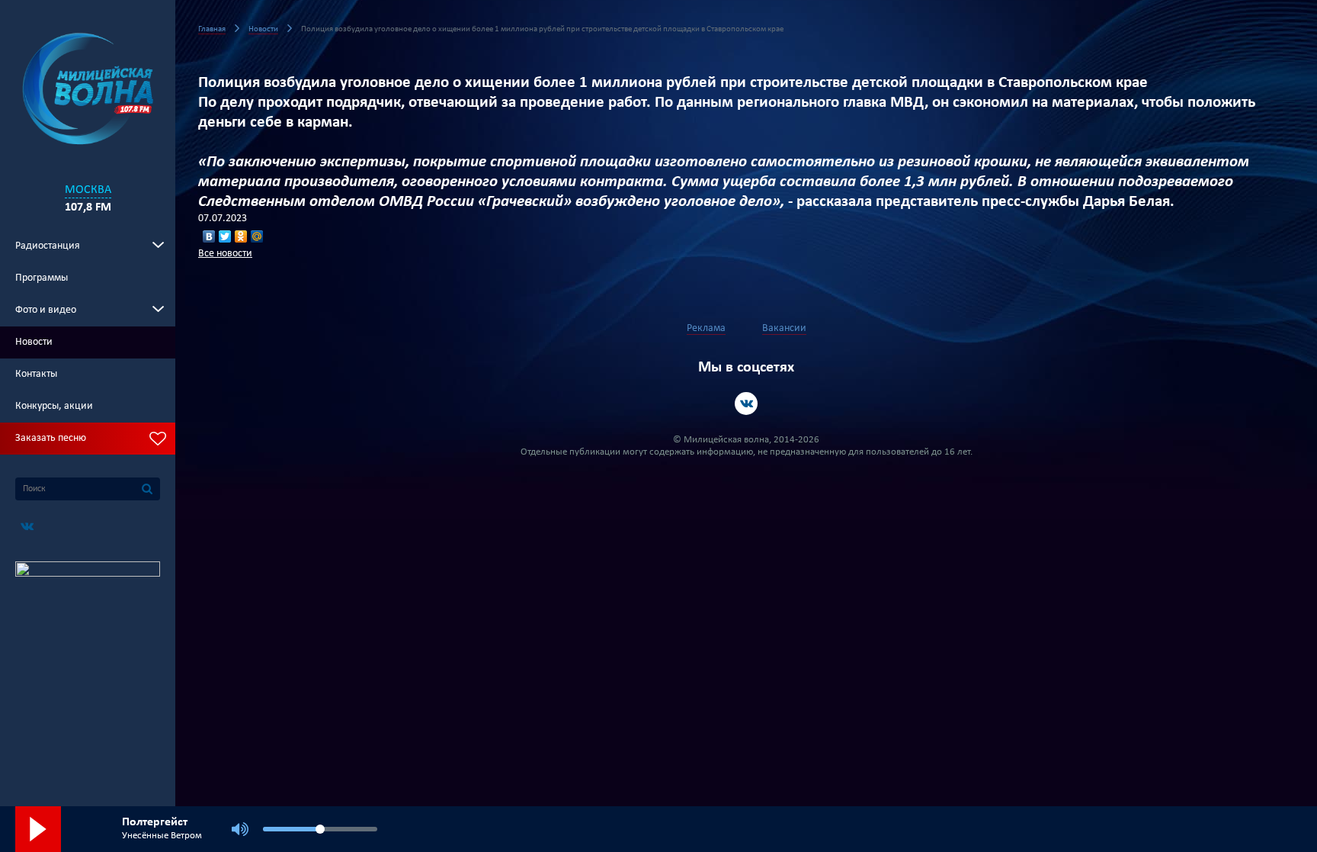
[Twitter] (225, 236)
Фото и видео (45, 310)
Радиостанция (47, 246)
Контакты (36, 374)
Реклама (706, 328)
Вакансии (784, 328)
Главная (212, 29)
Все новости (225, 253)
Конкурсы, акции (54, 406)
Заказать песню (50, 438)
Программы (41, 278)
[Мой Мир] (257, 236)
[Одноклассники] (241, 236)
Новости (34, 342)
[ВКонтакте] (209, 236)
